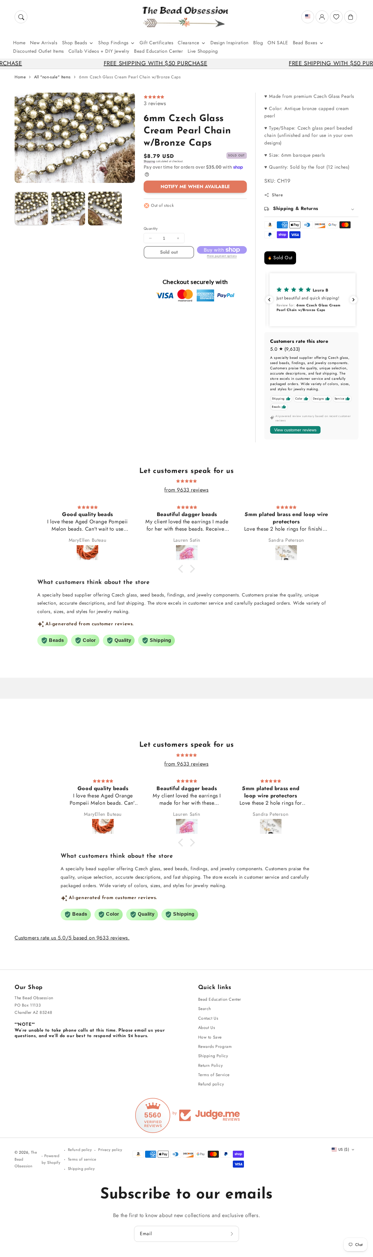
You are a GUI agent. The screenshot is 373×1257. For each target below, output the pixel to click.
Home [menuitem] (19, 42)
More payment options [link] (222, 256)
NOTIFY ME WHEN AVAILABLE (195, 186)
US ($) (343, 1149)
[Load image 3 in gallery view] (105, 208)
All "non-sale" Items (52, 77)
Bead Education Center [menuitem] (158, 51)
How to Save (210, 1037)
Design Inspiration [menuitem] (229, 42)
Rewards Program (215, 1046)
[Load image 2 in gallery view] (68, 208)
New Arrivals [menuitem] (43, 42)
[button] (21, 16)
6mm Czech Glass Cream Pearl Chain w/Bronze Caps (130, 77)
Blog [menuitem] (258, 42)
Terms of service (82, 1159)
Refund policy (211, 1084)
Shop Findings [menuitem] (113, 42)
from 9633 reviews (186, 490)
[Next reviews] (353, 299)
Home (20, 77)
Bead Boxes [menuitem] (305, 42)
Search (204, 1008)
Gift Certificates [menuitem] (156, 42)
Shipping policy (81, 1168)
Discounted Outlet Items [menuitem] (38, 51)
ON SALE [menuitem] (278, 42)
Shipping (149, 161)
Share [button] (277, 195)
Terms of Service (214, 1075)
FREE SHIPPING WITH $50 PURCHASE (116, 63)
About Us (206, 1027)
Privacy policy (110, 1149)
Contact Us (208, 1018)
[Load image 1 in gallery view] (31, 208)
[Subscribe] (232, 1234)
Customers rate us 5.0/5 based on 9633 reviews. (72, 938)
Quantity (151, 228)
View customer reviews (295, 430)
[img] (186, 480)
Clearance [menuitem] (188, 42)
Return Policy (210, 1065)
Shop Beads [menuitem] (74, 42)
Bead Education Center (220, 999)
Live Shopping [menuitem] (203, 51)
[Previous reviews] (269, 299)
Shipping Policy (213, 1056)
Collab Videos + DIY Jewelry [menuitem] (98, 51)
